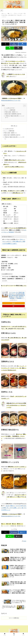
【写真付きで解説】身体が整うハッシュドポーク (14, 116)
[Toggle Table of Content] (23, 105)
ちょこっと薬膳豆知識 (10, 110)
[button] (18, 48)
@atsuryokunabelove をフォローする (10, 100)
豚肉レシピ (20, 523)
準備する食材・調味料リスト (11, 112)
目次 (12, 125)
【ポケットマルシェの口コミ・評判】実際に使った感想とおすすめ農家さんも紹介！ (13, 241)
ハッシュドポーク (6, 525)
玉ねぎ (14, 523)
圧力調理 (9, 523)
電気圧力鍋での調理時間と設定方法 (13, 113)
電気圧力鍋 (14, 525)
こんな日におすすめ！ (10, 108)
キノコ (4, 523)
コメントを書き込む (14, 618)
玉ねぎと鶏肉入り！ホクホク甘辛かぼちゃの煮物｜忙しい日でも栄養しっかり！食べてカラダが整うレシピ (13, 508)
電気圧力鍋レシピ (21, 525)
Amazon (13, 303)
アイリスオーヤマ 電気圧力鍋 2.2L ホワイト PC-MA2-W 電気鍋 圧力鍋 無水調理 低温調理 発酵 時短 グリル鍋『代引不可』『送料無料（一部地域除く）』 (17, 295)
